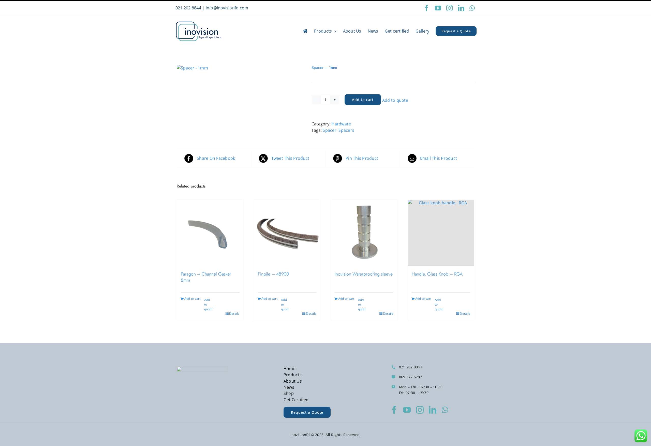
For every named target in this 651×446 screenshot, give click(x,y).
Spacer (329, 130)
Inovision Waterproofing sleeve (364, 274)
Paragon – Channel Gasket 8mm (206, 277)
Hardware (341, 124)
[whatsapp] (472, 8)
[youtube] (438, 8)
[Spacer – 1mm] (240, 68)
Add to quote (395, 100)
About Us (293, 381)
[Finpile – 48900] (287, 233)
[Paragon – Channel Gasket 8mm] (210, 233)
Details (234, 313)
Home (289, 368)
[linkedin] (461, 8)
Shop (289, 393)
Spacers (346, 130)
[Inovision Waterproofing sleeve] (364, 233)
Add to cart (363, 99)
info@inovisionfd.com (227, 8)
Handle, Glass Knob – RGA (437, 274)
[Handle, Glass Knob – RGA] (441, 233)
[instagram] (449, 8)
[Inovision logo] (198, 22)
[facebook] (426, 8)
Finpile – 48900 (273, 274)
